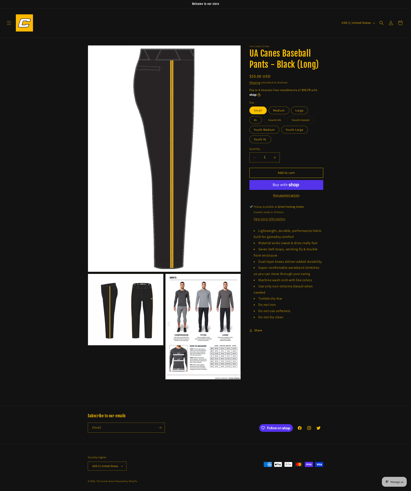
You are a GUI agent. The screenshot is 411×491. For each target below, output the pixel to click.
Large (299, 111)
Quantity (254, 149)
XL (255, 120)
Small (258, 111)
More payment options (286, 195)
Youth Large (294, 130)
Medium (279, 111)
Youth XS (277, 121)
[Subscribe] (160, 428)
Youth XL (260, 139)
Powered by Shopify (126, 481)
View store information (269, 219)
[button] (9, 23)
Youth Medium (264, 130)
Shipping (254, 82)
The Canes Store (106, 481)
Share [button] (258, 330)
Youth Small (303, 121)
